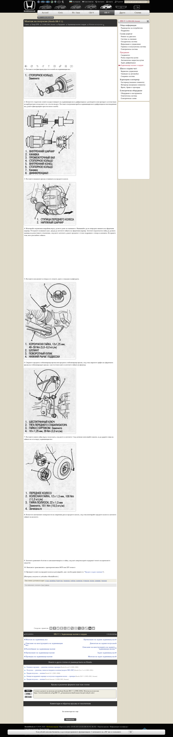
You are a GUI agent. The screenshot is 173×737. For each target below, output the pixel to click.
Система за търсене (32, 729)
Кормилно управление (129, 71)
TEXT (28, 691)
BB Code (28, 697)
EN (72, 727)
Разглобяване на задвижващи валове (40, 649)
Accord (45, 12)
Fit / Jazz (76, 12)
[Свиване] (148, 21)
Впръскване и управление (131, 44)
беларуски (59, 580)
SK (93, 727)
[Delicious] (86, 628)
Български (76, 2)
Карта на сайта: (65, 727)
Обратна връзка (103, 727)
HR (85, 727)
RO (88, 727)
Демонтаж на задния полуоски (102, 643)
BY (77, 727)
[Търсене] (148, 1)
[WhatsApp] (75, 628)
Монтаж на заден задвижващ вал (101, 657)
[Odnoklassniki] (61, 628)
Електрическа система (129, 49)
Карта (110, 2)
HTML (28, 694)
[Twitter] (58, 628)
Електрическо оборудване (131, 90)
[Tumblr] (82, 628)
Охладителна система (129, 42)
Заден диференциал (128, 63)
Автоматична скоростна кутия (132, 60)
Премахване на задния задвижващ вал (99, 640)
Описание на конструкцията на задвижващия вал (44, 644)
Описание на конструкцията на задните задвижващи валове (98, 648)
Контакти (101, 2)
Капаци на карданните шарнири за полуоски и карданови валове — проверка (62, 676)
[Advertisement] (70, 45)
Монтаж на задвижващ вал (36, 640)
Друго (122, 12)
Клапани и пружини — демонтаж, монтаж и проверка (52, 667)
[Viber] (72, 628)
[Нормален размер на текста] (49, 66)
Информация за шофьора (119, 727)
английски (53, 580)
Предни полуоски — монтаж (43, 673)
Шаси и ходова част (128, 68)
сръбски (72, 580)
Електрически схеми (129, 98)
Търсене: (120, 2)
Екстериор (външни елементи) (132, 82)
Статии (138, 12)
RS (83, 727)
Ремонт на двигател (128, 37)
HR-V (107, 12)
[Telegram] (68, 628)
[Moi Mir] (65, 628)
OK (130, 732)
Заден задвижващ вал (106, 653)
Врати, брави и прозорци (130, 87)
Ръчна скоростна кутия (129, 58)
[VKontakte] (50, 628)
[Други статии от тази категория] (54, 66)
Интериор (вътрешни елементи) (133, 85)
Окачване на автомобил (130, 74)
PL (90, 727)
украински (66, 580)
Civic (60, 12)
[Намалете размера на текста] (37, 66)
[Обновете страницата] (32, 66)
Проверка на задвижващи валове (39, 657)
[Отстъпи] (26, 66)
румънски (86, 580)
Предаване (124, 52)
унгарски (104, 580)
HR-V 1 (45, 17)
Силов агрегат (126, 34)
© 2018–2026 (35, 727)
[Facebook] (54, 628)
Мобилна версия (52, 727)
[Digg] (89, 628)
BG (75, 727)
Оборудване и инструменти (131, 93)
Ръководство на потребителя (131, 28)
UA (80, 727)
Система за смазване (129, 39)
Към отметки (88, 2)
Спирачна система (128, 76)
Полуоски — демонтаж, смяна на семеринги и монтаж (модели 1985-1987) (60, 670)
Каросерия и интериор (129, 79)
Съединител (125, 55)
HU (95, 727)
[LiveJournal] (79, 628)
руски (47, 580)
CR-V (91, 12)
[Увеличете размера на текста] (43, 66)
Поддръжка (125, 31)
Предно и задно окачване (94, 572)
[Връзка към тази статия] (60, 66)
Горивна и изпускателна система (133, 47)
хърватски (79, 580)
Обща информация (128, 25)
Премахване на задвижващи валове (40, 653)
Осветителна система (129, 96)
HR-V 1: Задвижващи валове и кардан (70, 634)
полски (92, 580)
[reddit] (93, 628)
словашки (97, 580)
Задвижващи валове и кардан (132, 65)
